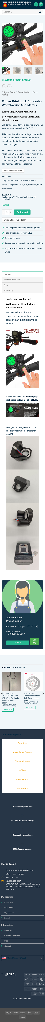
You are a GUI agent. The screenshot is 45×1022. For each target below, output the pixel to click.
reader (39, 185)
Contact (7, 946)
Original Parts (8, 92)
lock (25, 185)
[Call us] (14, 974)
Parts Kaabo (23, 92)
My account (9, 913)
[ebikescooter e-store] (17, 4)
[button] (36, 4)
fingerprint (14, 185)
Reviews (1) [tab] (8, 291)
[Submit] (40, 11)
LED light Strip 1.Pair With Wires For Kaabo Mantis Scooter (10, 698)
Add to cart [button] (8, 709)
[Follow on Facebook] (2, 974)
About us (8, 930)
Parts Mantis (15, 181)
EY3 (8, 185)
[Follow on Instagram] (6, 974)
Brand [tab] (6, 285)
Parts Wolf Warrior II (28, 181)
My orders (8, 902)
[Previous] (6, 44)
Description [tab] (8, 274)
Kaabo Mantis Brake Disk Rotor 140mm (32, 697)
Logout (7, 918)
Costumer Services (12, 935)
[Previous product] (9, 86)
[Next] (39, 44)
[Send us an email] (10, 974)
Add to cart (22, 212)
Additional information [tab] (12, 280)
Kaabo (21, 185)
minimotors (32, 185)
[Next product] (4, 86)
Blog (6, 941)
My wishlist (9, 907)
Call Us (34, 641)
